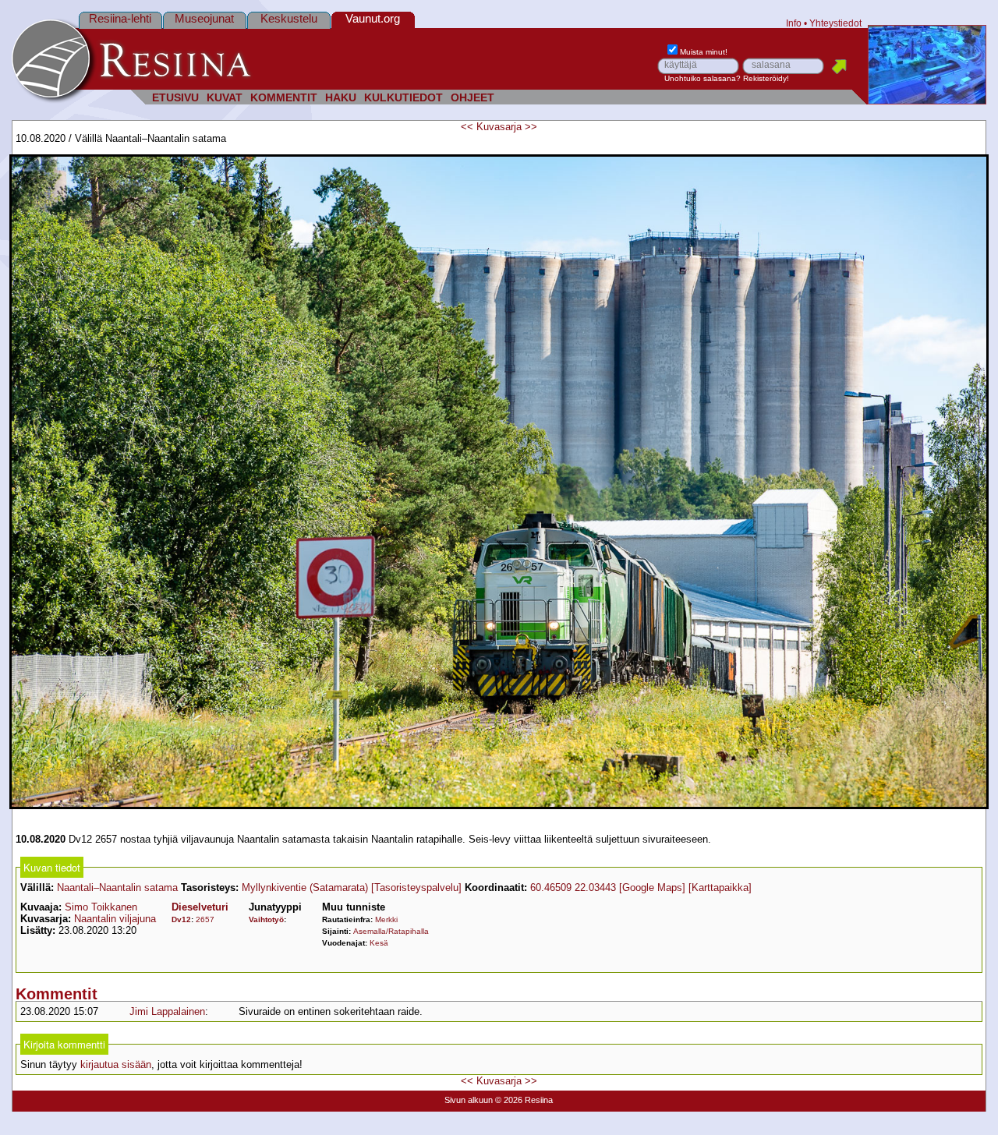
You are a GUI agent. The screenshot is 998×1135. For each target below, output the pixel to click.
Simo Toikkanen (101, 907)
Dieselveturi (200, 907)
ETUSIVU (175, 98)
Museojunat (204, 18)
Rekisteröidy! (766, 78)
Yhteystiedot (835, 23)
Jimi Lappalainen (167, 1011)
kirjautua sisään (115, 1064)
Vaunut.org (372, 18)
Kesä (379, 943)
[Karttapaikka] (720, 887)
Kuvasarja (499, 127)
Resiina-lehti (120, 18)
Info (794, 23)
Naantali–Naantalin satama (117, 887)
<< (467, 127)
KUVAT (224, 98)
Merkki (386, 919)
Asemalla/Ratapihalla (391, 931)
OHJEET (472, 98)
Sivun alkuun (468, 1100)
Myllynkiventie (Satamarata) (305, 887)
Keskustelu (288, 18)
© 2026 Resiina (524, 1100)
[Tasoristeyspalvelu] (416, 887)
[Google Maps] (652, 887)
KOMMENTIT (283, 98)
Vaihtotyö (266, 919)
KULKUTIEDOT (403, 98)
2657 (205, 919)
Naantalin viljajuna (115, 919)
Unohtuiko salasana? (702, 78)
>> (531, 127)
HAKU (340, 98)
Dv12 (181, 919)
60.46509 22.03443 (573, 887)
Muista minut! (703, 52)
